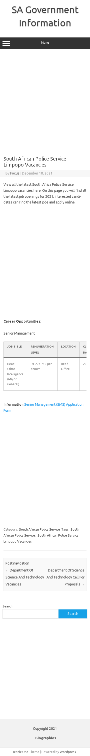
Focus (15, 173)
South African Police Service (39, 529)
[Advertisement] (45, 102)
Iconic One (20, 752)
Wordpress (68, 752)
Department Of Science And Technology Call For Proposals (65, 577)
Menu (45, 42)
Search (7, 606)
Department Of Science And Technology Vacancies (25, 577)
